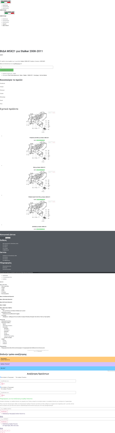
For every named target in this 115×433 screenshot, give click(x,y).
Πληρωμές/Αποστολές (6, 347)
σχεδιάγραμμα (17, 63)
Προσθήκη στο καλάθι (6, 70)
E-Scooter (3, 292)
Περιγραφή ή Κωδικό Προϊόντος (5, 359)
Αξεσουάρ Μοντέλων (6, 321)
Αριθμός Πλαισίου (5, 364)
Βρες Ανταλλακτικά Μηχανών (7, 296)
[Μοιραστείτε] (4, 430)
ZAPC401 (42, 61)
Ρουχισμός (3, 315)
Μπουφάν (32, 316)
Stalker (25, 75)
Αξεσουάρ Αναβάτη (5, 322)
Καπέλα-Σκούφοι (21, 316)
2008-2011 (30, 75)
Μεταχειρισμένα (5, 293)
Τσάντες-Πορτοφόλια (45, 316)
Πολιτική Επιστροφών (17, 347)
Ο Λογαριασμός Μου (26, 347)
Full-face (8, 310)
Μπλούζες (27, 316)
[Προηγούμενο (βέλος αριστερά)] (1, 432)
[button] (38, 84)
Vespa (2, 289)
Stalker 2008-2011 (25, 61)
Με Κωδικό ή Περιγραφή (7, 377)
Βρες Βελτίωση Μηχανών (6, 302)
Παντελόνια (37, 316)
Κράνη (2, 309)
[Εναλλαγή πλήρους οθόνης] (6, 430)
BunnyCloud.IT (35, 272)
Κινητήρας (36, 75)
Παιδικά (14, 310)
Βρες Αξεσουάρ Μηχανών (6, 299)
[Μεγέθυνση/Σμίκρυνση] (9, 430)
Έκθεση (33, 347)
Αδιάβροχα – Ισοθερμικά (8, 316)
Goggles (18, 313)
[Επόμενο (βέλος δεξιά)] (4, 432)
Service (37, 347)
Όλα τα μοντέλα (5, 286)
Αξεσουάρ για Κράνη (6, 312)
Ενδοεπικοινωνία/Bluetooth (9, 313)
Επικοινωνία (42, 347)
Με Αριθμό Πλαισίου (21, 377)
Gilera (21, 75)
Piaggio (3, 287)
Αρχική (1, 281)
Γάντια (15, 316)
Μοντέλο (3, 368)
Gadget (3, 339)
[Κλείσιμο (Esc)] (1, 430)
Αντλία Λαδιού (43, 75)
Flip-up (4, 310)
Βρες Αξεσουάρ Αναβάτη (6, 307)
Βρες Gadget (3, 305)
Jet (11, 310)
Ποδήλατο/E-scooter (20, 310)
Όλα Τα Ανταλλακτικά (13, 75)
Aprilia (2, 290)
